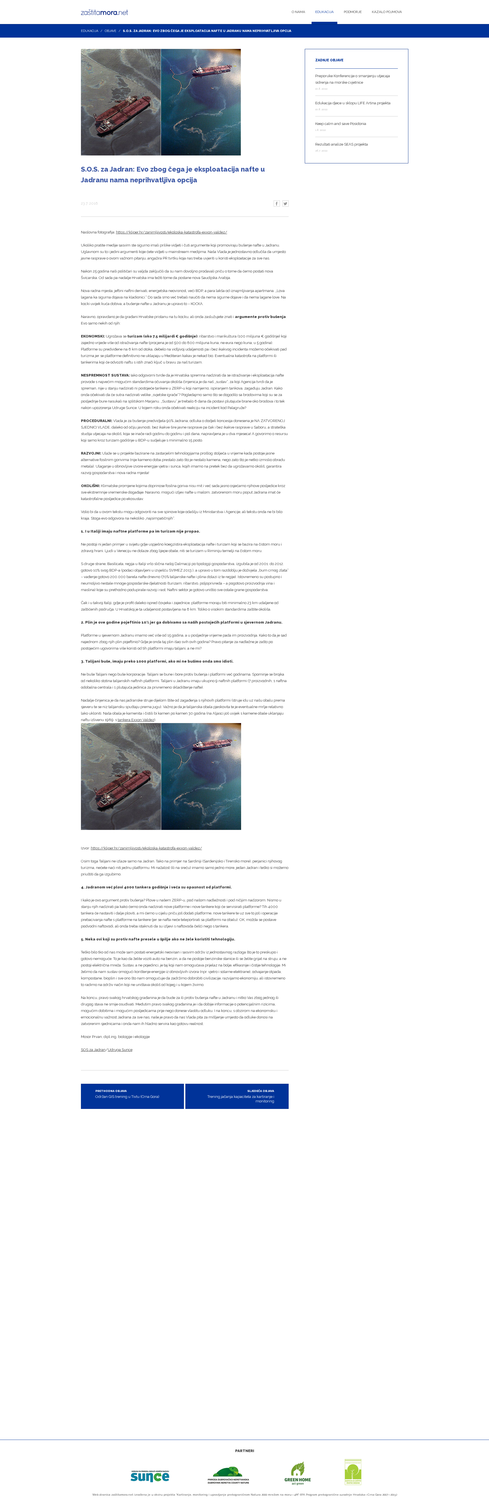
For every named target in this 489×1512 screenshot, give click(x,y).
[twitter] (285, 203)
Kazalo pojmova (387, 12)
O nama (298, 12)
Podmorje (353, 12)
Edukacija (324, 12)
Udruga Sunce (120, 1050)
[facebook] (277, 203)
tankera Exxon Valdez (136, 720)
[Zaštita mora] (105, 12)
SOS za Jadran (93, 1050)
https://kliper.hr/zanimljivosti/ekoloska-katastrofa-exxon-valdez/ (171, 232)
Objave (110, 31)
